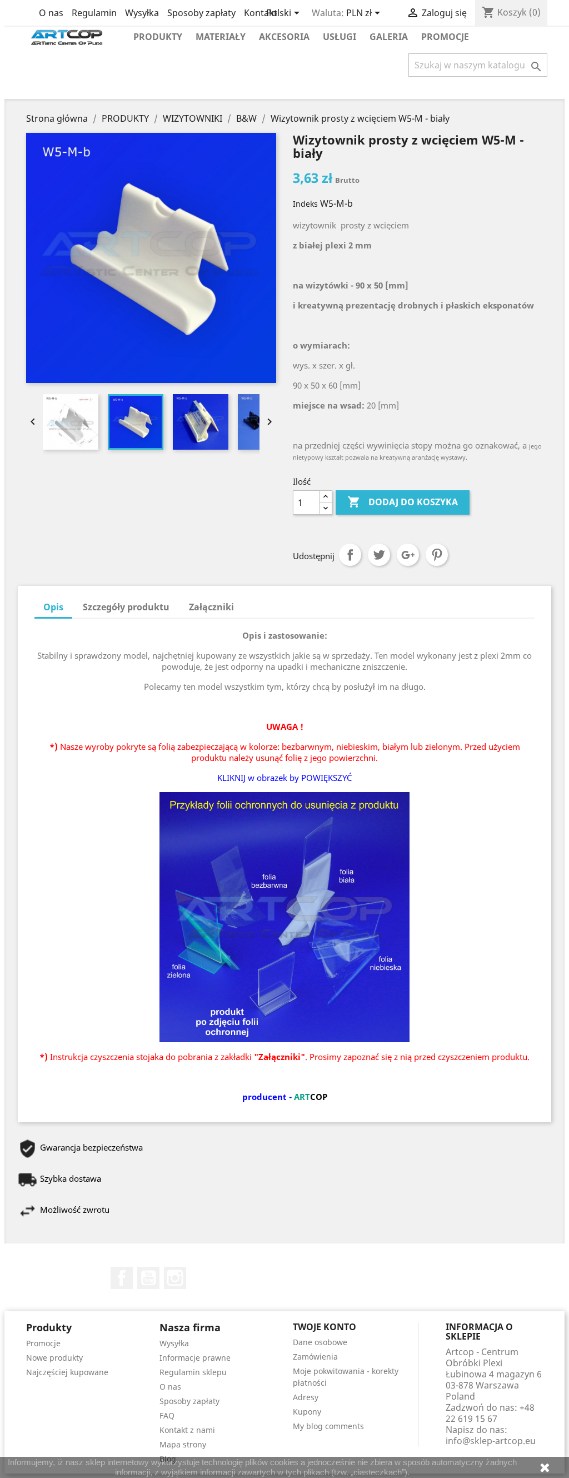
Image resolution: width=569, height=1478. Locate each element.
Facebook (122, 1278)
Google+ (408, 555)
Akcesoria (284, 37)
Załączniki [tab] (211, 607)
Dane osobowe (320, 1342)
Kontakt (260, 13)
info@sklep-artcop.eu (491, 1441)
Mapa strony (182, 1444)
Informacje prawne (195, 1357)
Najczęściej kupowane (67, 1372)
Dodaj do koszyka (402, 502)
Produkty (157, 37)
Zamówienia (315, 1356)
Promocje (445, 37)
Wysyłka (142, 13)
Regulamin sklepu (193, 1372)
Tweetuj (379, 555)
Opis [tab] (53, 607)
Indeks (305, 203)
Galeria (389, 37)
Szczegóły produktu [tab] (126, 607)
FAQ (166, 1415)
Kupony (307, 1411)
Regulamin (94, 13)
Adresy (305, 1397)
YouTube (148, 1278)
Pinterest (437, 555)
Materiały (221, 37)
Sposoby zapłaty (201, 13)
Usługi (339, 37)
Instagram (175, 1278)
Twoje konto (324, 1327)
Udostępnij (350, 555)
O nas (51, 13)
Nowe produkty (54, 1357)
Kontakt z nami (187, 1430)
